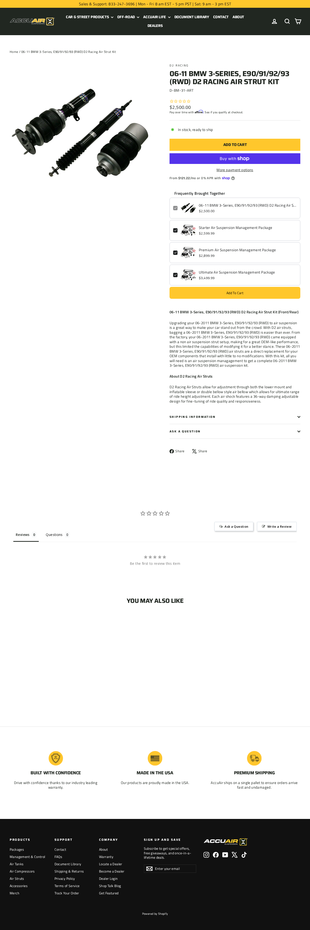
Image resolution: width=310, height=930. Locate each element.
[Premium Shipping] (254, 758)
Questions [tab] (54, 534)
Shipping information (193, 416)
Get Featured (109, 893)
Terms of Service (67, 885)
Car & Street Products (88, 17)
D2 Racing (179, 65)
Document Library (191, 17)
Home (14, 51)
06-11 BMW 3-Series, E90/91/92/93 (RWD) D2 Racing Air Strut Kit (248, 205)
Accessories (19, 885)
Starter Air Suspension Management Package (235, 227)
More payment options (235, 170)
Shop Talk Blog (110, 885)
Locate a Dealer (110, 863)
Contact (221, 17)
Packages (17, 849)
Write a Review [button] (279, 526)
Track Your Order (66, 893)
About (238, 17)
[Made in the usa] (155, 758)
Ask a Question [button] (236, 526)
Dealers (155, 26)
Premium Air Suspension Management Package (237, 250)
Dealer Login (108, 878)
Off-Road (126, 17)
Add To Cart (234, 292)
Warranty (106, 856)
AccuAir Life (155, 17)
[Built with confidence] (55, 758)
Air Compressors (22, 871)
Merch (14, 893)
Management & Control (27, 856)
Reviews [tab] (23, 534)
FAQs (58, 856)
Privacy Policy (64, 878)
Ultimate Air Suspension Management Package (237, 272)
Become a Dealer (111, 871)
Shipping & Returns (69, 871)
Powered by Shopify (155, 913)
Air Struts (17, 878)
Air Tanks (16, 863)
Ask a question (185, 431)
